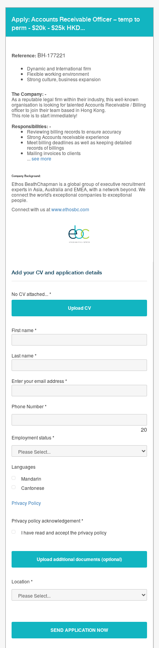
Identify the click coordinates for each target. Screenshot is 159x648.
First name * (24, 330)
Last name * (24, 355)
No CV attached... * (31, 294)
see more (41, 158)
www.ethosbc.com (70, 209)
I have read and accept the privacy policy (64, 532)
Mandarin (31, 478)
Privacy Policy (26, 502)
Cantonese (32, 487)
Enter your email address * (39, 380)
